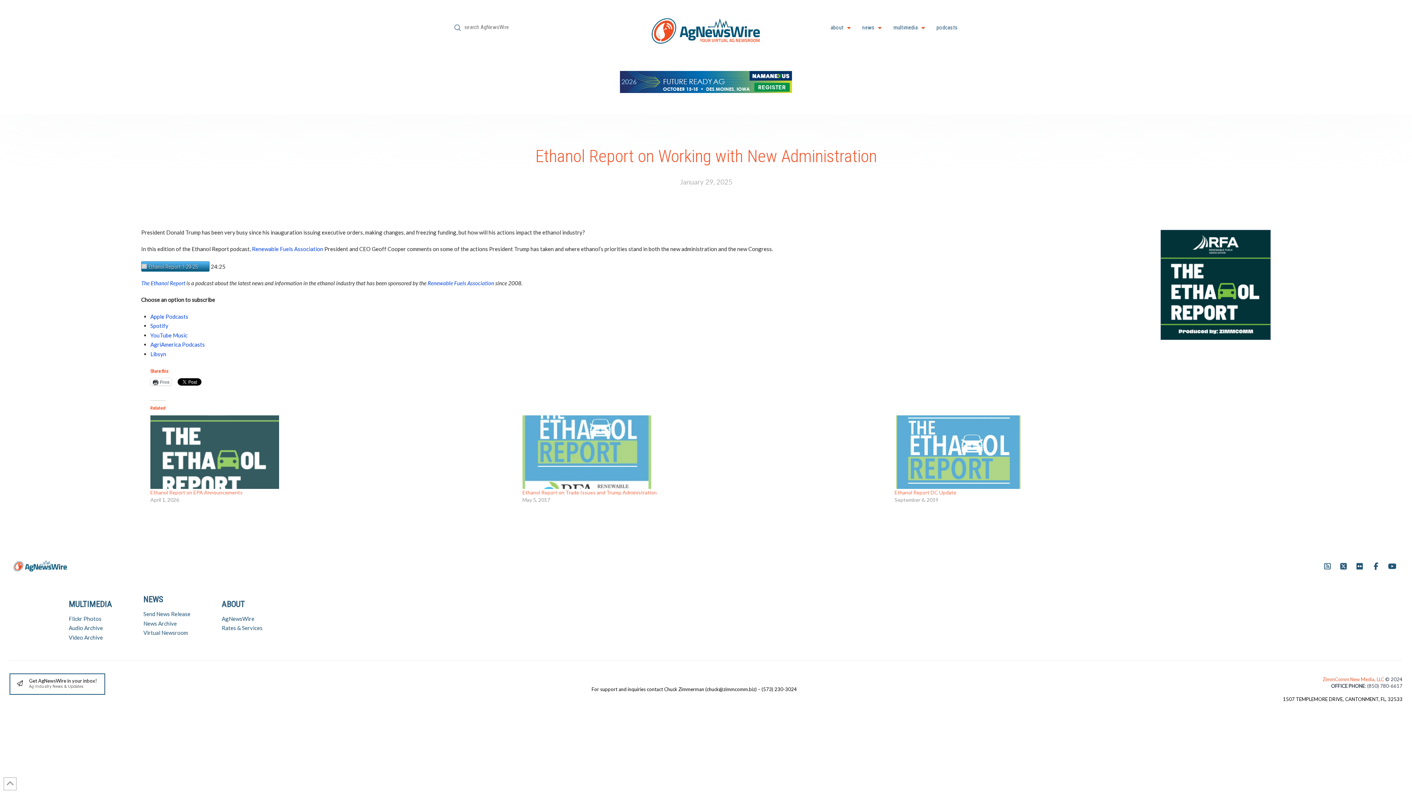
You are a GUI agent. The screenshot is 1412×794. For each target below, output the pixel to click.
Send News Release (166, 614)
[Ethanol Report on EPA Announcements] (332, 452)
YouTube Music (169, 335)
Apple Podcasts (169, 316)
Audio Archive (86, 628)
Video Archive (86, 637)
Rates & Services (242, 628)
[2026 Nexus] (706, 81)
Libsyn (158, 354)
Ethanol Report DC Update (925, 492)
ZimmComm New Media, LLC (1354, 679)
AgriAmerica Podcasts (177, 344)
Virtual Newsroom (165, 632)
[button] (57, 684)
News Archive (160, 623)
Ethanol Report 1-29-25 (173, 267)
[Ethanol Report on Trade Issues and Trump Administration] (705, 452)
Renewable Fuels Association (287, 249)
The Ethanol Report (163, 283)
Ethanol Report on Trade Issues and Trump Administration (590, 492)
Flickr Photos (85, 618)
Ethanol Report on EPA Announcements (196, 492)
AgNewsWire (238, 618)
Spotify (159, 325)
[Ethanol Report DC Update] (1077, 452)
